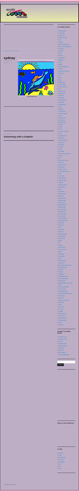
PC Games (61, 459)
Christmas (61, 95)
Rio (59, 243)
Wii (59, 466)
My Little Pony (62, 211)
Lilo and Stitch (62, 178)
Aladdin (61, 42)
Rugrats (61, 245)
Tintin (60, 304)
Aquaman (61, 51)
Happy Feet (62, 142)
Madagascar (62, 187)
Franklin (61, 124)
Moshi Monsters (63, 205)
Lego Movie (62, 176)
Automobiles (62, 57)
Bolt (60, 75)
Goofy (60, 133)
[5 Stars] (25, 96)
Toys (60, 464)
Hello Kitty (61, 144)
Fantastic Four (62, 118)
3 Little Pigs (62, 33)
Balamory (61, 60)
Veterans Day (62, 316)
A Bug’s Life (62, 35)
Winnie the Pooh (63, 318)
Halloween (61, 138)
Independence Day (63, 160)
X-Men (60, 322)
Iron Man (61, 162)
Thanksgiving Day (63, 276)
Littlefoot (61, 182)
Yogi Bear (61, 324)
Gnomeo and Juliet (63, 131)
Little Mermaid (62, 180)
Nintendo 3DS (62, 457)
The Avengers (62, 280)
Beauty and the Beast (64, 71)
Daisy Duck (61, 102)
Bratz (60, 77)
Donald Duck (62, 111)
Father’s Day (62, 120)
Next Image (16, 50)
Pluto (60, 227)
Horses (60, 149)
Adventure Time (63, 37)
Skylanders (61, 254)
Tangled (61, 272)
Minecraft (61, 196)
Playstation (61, 462)
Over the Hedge (63, 218)
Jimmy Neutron (62, 164)
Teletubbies (62, 274)
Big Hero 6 (61, 73)
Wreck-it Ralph (62, 320)
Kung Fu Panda (63, 169)
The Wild (61, 298)
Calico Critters (62, 84)
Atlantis (61, 55)
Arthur (60, 53)
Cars (60, 89)
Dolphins (61, 109)
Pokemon (61, 231)
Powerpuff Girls (63, 234)
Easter (60, 115)
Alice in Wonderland (64, 44)
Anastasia (61, 48)
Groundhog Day (63, 135)
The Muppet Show (63, 291)
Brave (60, 80)
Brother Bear (62, 82)
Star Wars (61, 269)
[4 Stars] (24, 96)
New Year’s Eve (62, 214)
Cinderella (61, 98)
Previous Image (8, 50)
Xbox (60, 468)
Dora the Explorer (63, 113)
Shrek (60, 251)
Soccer (60, 258)
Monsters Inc (62, 202)
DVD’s (60, 455)
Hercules (61, 147)
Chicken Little (62, 91)
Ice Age (60, 156)
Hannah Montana (63, 140)
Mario (60, 189)
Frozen (60, 127)
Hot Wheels (61, 151)
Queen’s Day (62, 238)
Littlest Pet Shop (63, 185)
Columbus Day (62, 100)
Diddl (60, 106)
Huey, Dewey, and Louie (65, 153)
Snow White (62, 256)
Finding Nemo (62, 122)
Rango (60, 240)
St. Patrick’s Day (63, 267)
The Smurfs (62, 295)
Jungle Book (62, 167)
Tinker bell (61, 302)
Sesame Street (62, 249)
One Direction (62, 216)
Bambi (60, 62)
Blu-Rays (61, 453)
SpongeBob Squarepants (65, 265)
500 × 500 (6, 62)
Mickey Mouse (62, 193)
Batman (61, 69)
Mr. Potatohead (62, 209)
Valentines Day (62, 313)
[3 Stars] (22, 96)
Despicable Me (62, 104)
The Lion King (62, 289)
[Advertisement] (29, 37)
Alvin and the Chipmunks (65, 46)
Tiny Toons (61, 307)
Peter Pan (61, 225)
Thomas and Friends (64, 300)
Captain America (63, 86)
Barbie (60, 64)
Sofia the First (62, 260)
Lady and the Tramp (64, 171)
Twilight (61, 311)
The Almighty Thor (63, 278)
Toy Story (61, 309)
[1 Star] (19, 96)
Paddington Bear (63, 220)
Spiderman (61, 263)
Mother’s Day (62, 207)
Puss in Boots (62, 236)
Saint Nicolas (62, 247)
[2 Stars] (20, 96)
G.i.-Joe (60, 129)
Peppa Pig (61, 222)
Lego (60, 173)
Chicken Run (62, 93)
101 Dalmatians (62, 31)
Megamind (61, 191)
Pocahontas (62, 229)
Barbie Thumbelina (63, 66)
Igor (60, 158)
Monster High (62, 200)
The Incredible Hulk (64, 287)
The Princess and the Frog (65, 293)
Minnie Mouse (62, 198)
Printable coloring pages (10, 484)
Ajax (60, 40)
